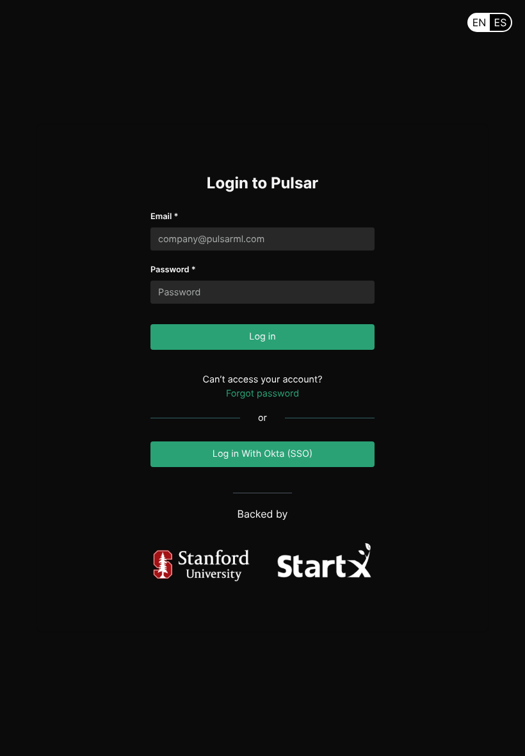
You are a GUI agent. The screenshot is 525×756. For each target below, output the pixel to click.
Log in (262, 336)
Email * (164, 217)
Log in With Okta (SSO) (262, 453)
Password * (173, 270)
